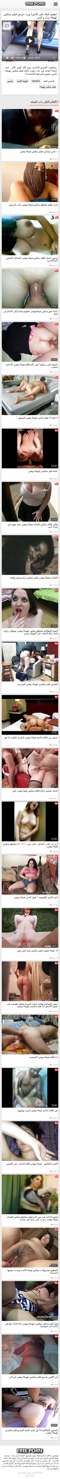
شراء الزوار (30, 1475)
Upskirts (36, 81)
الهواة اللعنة (22, 81)
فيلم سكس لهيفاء (48, 87)
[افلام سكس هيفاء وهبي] (35, 4)
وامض (10, 81)
